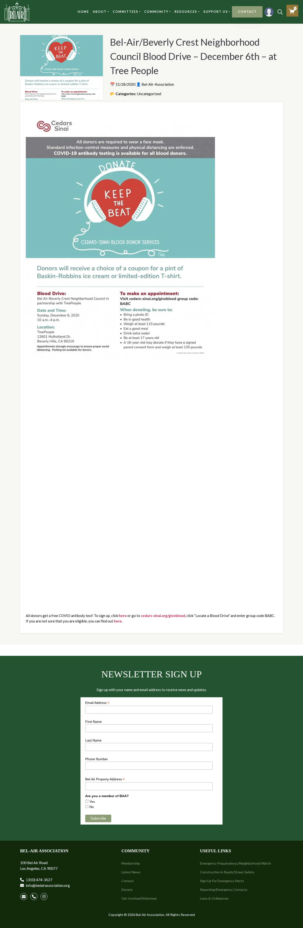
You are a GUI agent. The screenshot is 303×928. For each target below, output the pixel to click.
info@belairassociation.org (48, 885)
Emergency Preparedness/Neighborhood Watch (235, 863)
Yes (92, 802)
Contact (127, 881)
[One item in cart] (292, 11)
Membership (130, 863)
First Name (93, 722)
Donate (127, 890)
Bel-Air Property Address (105, 779)
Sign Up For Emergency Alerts (222, 881)
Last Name (93, 740)
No (91, 807)
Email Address (97, 703)
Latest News (130, 872)
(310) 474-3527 (39, 879)
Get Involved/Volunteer (139, 898)
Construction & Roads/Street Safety (227, 872)
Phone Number (96, 759)
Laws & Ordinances (214, 898)
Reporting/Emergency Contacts (223, 890)
